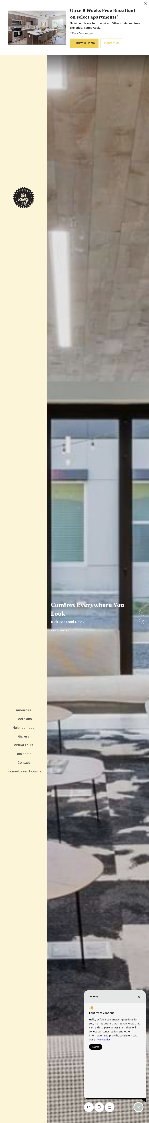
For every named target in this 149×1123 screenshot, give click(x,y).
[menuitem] (23, 710)
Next (142, 621)
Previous (142, 613)
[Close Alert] (145, 4)
